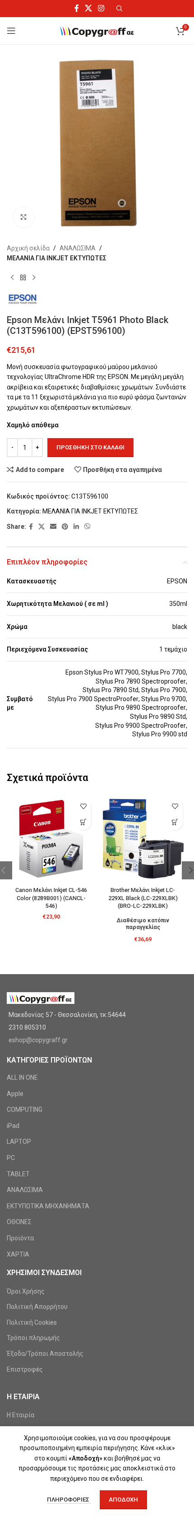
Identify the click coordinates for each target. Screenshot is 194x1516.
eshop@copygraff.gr (38, 1040)
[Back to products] (23, 278)
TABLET (18, 1174)
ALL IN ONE (22, 1077)
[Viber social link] (87, 527)
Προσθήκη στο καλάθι (90, 447)
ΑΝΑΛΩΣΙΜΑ (78, 248)
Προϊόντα (20, 1238)
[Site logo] (97, 30)
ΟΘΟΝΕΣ (19, 1221)
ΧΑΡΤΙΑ (18, 1254)
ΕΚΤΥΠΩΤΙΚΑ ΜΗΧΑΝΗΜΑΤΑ (48, 1206)
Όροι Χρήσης (26, 1291)
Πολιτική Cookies (32, 1322)
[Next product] (33, 278)
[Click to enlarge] (24, 217)
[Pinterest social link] (65, 527)
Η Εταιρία (20, 1415)
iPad (13, 1125)
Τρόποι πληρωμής (33, 1337)
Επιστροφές (25, 1369)
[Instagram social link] (101, 8)
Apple (15, 1093)
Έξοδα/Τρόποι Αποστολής (45, 1353)
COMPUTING (24, 1109)
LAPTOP (19, 1141)
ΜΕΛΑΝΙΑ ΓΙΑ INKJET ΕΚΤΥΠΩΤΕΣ (56, 258)
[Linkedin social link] (76, 527)
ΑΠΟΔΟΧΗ (123, 1499)
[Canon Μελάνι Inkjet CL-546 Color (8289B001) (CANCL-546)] (51, 838)
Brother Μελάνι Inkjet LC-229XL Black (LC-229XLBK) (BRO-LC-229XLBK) (143, 898)
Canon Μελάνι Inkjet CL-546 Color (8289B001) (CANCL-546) (51, 898)
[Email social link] (53, 527)
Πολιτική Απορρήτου (37, 1306)
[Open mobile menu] (11, 31)
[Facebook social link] (76, 8)
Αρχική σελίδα (28, 248)
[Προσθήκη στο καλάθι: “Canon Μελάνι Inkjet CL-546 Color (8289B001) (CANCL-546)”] (83, 822)
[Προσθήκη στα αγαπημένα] (83, 806)
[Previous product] (12, 278)
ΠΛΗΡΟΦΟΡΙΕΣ (69, 1499)
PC (11, 1157)
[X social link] (88, 8)
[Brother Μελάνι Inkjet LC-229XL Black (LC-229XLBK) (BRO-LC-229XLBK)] (142, 838)
